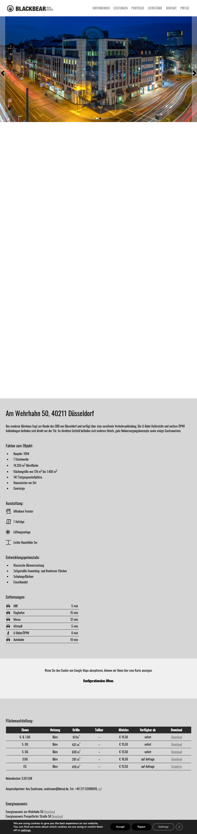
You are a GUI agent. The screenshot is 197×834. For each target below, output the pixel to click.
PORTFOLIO (137, 8)
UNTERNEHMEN (101, 8)
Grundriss (176, 766)
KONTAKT (171, 8)
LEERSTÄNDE (155, 8)
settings (26, 830)
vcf (100, 788)
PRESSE (184, 8)
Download (176, 737)
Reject (141, 827)
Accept (120, 827)
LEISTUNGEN (121, 8)
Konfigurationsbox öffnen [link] (98, 680)
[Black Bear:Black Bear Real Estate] (31, 8)
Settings (163, 827)
